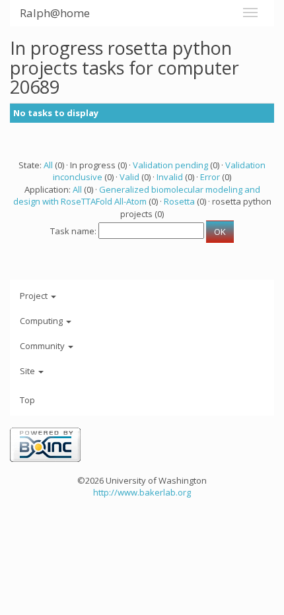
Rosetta (179, 201)
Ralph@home (55, 12)
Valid (129, 177)
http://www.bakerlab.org (142, 492)
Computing (42, 321)
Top (27, 400)
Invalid (170, 177)
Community (43, 346)
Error (210, 177)
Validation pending (170, 165)
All (48, 165)
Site (28, 371)
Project (35, 296)
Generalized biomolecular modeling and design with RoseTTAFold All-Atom (136, 195)
